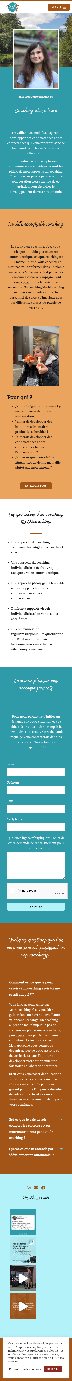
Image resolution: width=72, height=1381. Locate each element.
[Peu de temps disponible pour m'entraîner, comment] (23, 1250)
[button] (36, 990)
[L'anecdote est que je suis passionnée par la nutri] (23, 1306)
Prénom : (13, 782)
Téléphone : (15, 819)
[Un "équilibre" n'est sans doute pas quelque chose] (23, 1222)
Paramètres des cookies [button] (25, 1369)
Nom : (11, 764)
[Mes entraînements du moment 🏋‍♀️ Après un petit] (23, 1278)
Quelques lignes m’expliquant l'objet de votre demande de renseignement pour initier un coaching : (36, 843)
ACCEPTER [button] (52, 1368)
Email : (12, 801)
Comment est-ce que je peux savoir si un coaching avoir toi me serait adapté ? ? (34, 988)
